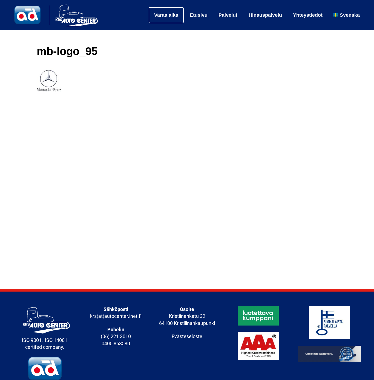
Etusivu (199, 15)
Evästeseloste (187, 336)
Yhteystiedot (308, 15)
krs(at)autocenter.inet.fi (116, 316)
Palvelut (227, 15)
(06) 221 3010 (116, 336)
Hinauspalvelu (265, 15)
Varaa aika (166, 15)
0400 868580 (116, 343)
